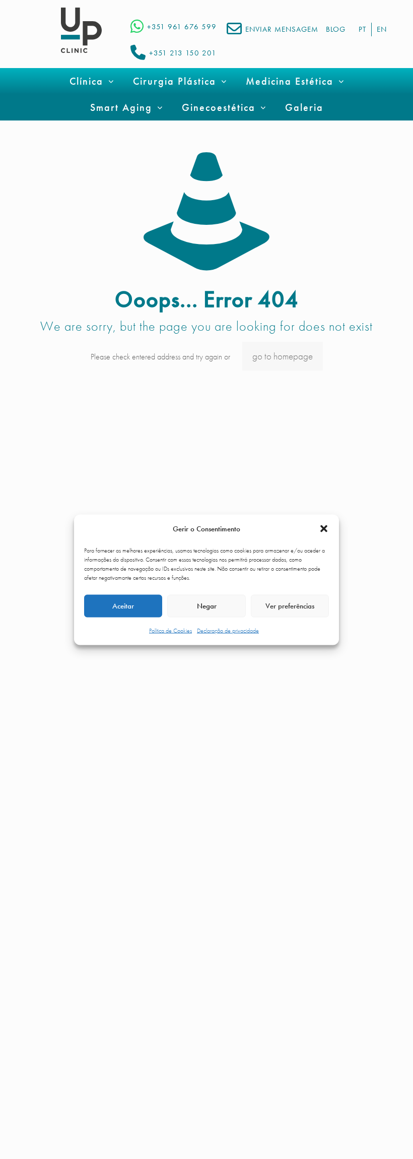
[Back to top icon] (364, 1138)
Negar (207, 606)
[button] (324, 529)
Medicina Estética (289, 81)
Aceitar (123, 606)
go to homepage (282, 356)
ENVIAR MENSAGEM (281, 29)
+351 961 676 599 (182, 27)
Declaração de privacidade (228, 630)
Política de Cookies (170, 630)
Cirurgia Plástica (174, 81)
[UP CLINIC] (81, 30)
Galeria (304, 107)
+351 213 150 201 (183, 53)
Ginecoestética (218, 107)
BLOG (336, 29)
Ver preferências (289, 606)
